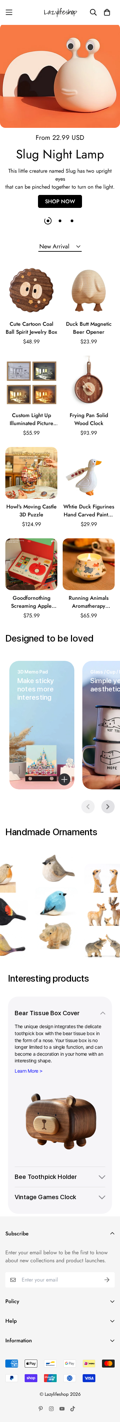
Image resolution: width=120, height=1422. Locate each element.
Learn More (26, 1071)
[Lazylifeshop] (60, 12)
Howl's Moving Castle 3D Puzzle (31, 510)
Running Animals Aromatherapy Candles (89, 602)
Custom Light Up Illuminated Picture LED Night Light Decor (31, 419)
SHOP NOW (60, 201)
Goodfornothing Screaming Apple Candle (31, 602)
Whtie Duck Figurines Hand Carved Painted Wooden (88, 511)
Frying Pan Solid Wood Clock (89, 419)
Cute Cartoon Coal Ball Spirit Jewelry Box (31, 328)
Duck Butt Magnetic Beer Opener (89, 328)
